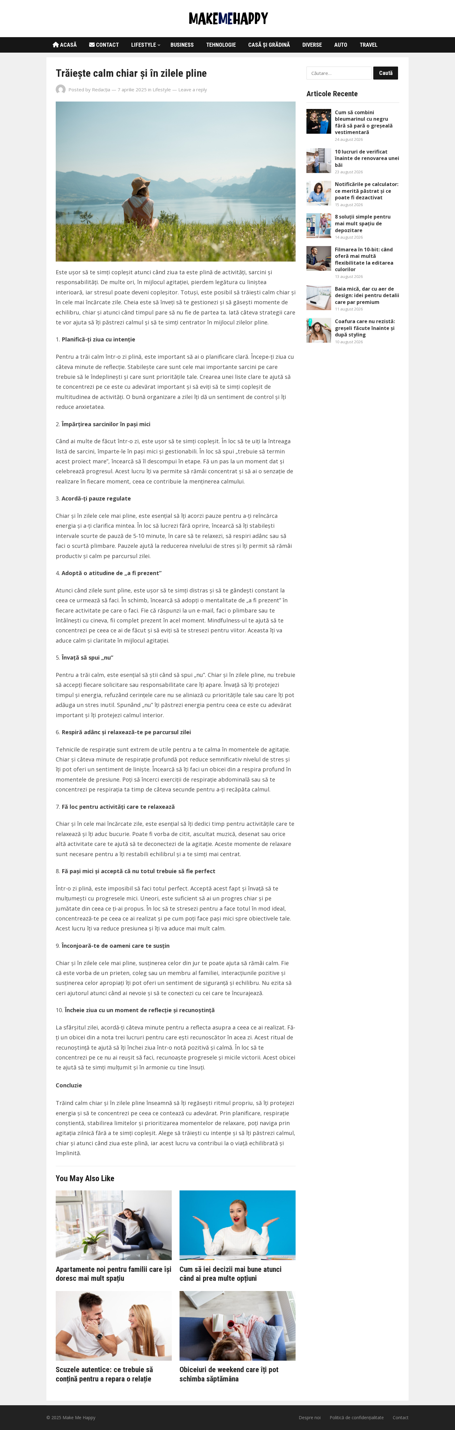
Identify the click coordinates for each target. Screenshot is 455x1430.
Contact (107, 44)
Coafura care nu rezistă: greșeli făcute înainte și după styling (365, 328)
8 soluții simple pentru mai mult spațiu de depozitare (363, 223)
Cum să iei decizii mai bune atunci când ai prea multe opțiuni (231, 1274)
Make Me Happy (79, 1417)
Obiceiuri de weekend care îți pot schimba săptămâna (229, 1374)
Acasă (68, 44)
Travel (369, 44)
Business (182, 44)
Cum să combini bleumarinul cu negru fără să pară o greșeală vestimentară (364, 122)
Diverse (312, 44)
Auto (340, 44)
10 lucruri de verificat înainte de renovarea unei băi (367, 158)
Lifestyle (143, 44)
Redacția (101, 89)
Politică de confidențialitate (357, 1417)
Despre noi (310, 1417)
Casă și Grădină (269, 44)
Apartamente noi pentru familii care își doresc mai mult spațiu (113, 1274)
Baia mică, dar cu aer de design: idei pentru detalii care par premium (367, 295)
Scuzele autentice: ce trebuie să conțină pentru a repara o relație (104, 1374)
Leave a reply (192, 89)
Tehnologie (221, 44)
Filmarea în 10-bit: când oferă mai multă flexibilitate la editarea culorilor (364, 259)
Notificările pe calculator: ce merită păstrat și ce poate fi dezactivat (366, 191)
